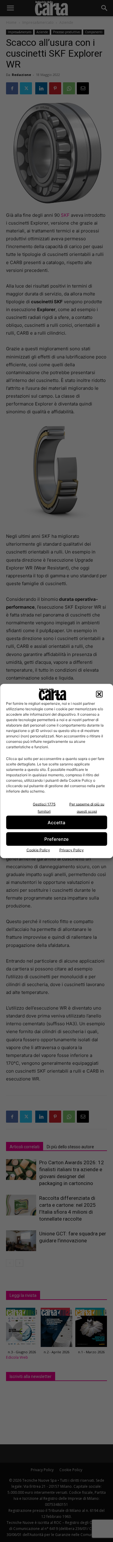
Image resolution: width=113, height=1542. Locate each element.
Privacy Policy (71, 850)
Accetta (56, 822)
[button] (99, 694)
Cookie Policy (38, 850)
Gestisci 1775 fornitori (44, 808)
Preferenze (56, 839)
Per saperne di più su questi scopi (86, 808)
